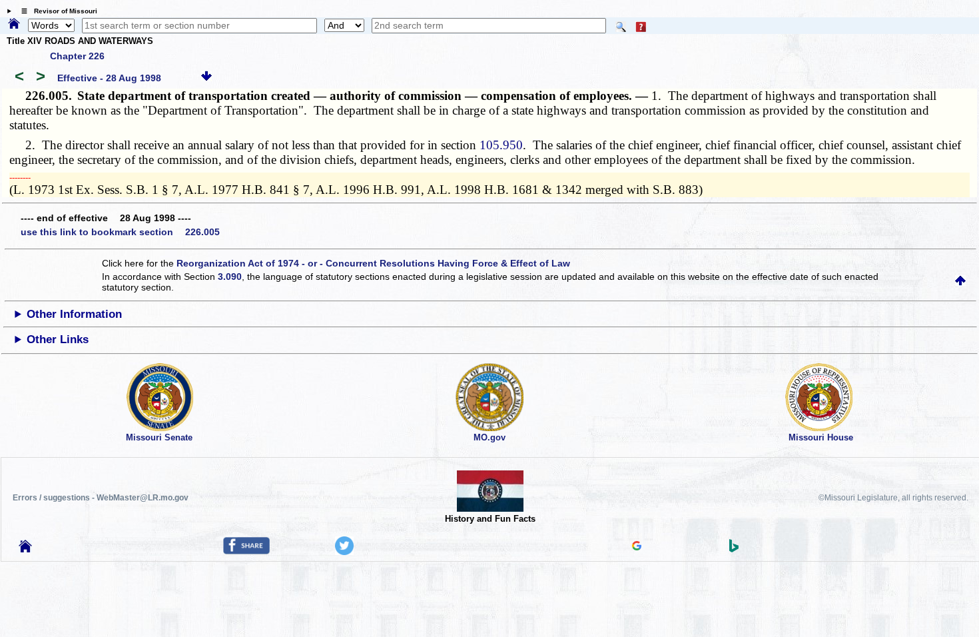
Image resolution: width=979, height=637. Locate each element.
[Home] (14, 24)
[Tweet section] (344, 551)
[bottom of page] (206, 78)
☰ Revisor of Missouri (56, 11)
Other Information (74, 314)
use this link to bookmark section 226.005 (120, 232)
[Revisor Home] (25, 549)
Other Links (58, 339)
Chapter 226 (77, 56)
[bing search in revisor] (734, 549)
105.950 (501, 145)
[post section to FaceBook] (246, 551)
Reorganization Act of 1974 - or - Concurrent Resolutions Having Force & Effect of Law (373, 263)
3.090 (230, 276)
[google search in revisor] (636, 547)
